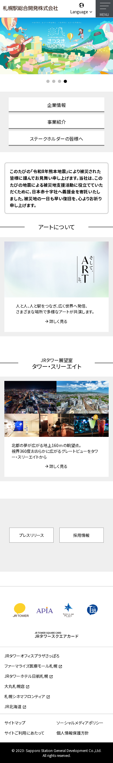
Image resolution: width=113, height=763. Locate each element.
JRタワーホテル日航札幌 (26, 676)
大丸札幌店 (14, 686)
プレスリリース (31, 535)
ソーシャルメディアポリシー (80, 723)
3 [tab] (59, 81)
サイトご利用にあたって (24, 733)
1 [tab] (48, 81)
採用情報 (81, 535)
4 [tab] (65, 81)
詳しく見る (58, 321)
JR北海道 (12, 706)
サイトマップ (14, 723)
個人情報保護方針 (73, 733)
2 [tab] (54, 81)
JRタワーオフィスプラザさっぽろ (31, 656)
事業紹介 (56, 121)
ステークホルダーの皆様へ (56, 138)
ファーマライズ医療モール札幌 (30, 666)
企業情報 (56, 104)
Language (79, 11)
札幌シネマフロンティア (24, 696)
